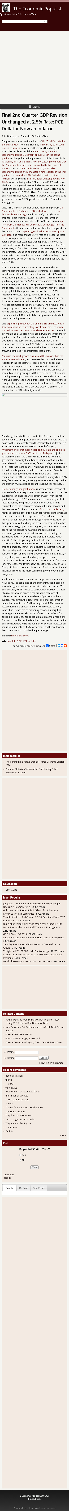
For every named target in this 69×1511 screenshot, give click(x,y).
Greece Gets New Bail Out (19, 1034)
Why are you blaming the (18, 1123)
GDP (19, 641)
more (63, 1135)
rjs (16, 136)
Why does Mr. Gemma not (19, 1115)
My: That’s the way (15, 1111)
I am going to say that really (19, 1119)
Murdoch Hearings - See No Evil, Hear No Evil (26, 961)
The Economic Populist (37, 9)
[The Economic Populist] (6, 10)
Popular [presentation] (10, 1188)
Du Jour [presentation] (23, 1188)
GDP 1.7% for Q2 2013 (15, 934)
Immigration (11, 1127)
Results (7, 1177)
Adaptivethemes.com (46, 1508)
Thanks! (9, 1083)
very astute (11, 1087)
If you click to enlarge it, (51, 509)
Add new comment (36, 645)
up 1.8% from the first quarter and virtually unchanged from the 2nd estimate (33, 225)
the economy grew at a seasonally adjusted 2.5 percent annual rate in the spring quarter (31, 155)
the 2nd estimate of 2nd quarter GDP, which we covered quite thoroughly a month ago (32, 211)
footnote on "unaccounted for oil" (23, 1091)
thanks (8, 1079)
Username (9, 1051)
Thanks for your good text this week (24, 1107)
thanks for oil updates (16, 1095)
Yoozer (9, 1103)
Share (52, 645)
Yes (24, 1154)
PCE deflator (29, 641)
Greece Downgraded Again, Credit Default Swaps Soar (33, 1042)
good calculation (14, 1075)
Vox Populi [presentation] (38, 1188)
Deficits (9, 1131)
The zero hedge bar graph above (19, 488)
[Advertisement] (34, 68)
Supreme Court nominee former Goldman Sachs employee (33, 937)
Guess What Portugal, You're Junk (22, 1038)
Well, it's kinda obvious (17, 1099)
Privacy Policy (34, 1498)
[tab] (9, 1188)
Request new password (51, 1062)
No (23, 1160)
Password (9, 1057)
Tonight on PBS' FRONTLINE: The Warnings (26, 951)
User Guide (11, 889)
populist (11, 641)
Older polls (9, 1174)
